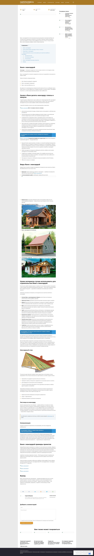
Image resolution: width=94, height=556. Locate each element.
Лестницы (57, 2)
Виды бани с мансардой (28, 51)
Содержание (42, 551)
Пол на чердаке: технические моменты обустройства (68, 22)
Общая (62, 2)
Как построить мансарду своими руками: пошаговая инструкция (69, 28)
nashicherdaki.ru (27, 2)
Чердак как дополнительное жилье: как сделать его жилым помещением (54, 543)
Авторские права (36, 551)
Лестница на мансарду (29, 57)
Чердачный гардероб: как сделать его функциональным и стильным (25, 543)
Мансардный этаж (28, 55)
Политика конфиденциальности (26, 551)
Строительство (50, 2)
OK (89, 553)
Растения (67, 2)
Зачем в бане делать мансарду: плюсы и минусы (33, 49)
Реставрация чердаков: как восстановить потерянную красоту (67, 542)
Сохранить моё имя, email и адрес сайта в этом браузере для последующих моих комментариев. (37, 520)
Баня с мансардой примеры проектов (31, 60)
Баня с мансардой (27, 47)
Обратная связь (23, 546)
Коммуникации (28, 58)
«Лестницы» (49, 416)
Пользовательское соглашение (51, 551)
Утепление (39, 2)
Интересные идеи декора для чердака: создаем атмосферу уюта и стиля (39, 543)
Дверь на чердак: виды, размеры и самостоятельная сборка (68, 35)
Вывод (24, 61)
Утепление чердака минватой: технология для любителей (69, 15)
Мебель (44, 2)
